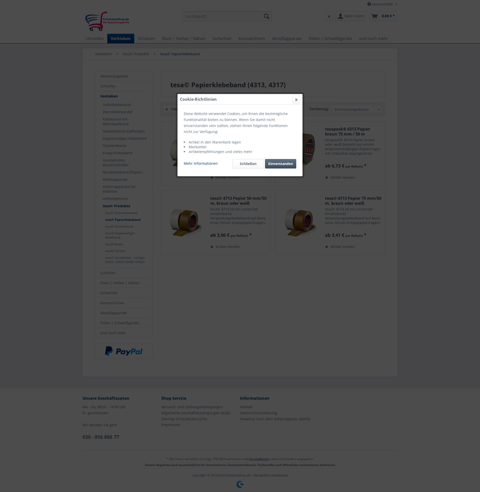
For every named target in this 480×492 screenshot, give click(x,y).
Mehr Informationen (201, 163)
